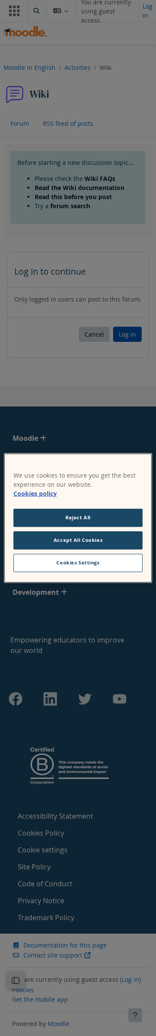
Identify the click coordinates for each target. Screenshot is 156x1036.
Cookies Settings (77, 562)
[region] (78, 518)
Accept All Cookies (78, 540)
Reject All (78, 517)
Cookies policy (35, 493)
